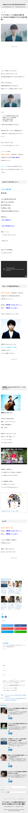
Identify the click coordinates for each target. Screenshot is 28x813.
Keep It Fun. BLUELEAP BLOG (14, 4)
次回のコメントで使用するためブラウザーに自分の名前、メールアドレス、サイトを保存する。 (14, 682)
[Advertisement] (14, 57)
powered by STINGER (16, 810)
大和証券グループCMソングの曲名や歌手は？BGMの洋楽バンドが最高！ (4, 591)
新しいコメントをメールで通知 (10, 688)
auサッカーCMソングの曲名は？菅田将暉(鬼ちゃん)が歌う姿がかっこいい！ (11, 607)
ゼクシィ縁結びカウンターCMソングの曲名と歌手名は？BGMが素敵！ (18, 591)
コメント (5, 648)
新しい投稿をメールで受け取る (10, 690)
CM (2, 620)
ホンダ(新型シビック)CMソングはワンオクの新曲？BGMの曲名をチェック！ (4, 607)
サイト (4, 674)
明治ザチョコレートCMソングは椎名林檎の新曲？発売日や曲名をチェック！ (11, 591)
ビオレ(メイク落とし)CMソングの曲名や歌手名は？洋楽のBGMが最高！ (18, 606)
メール (4, 670)
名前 (4, 665)
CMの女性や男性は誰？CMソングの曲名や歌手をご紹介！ (14, 806)
